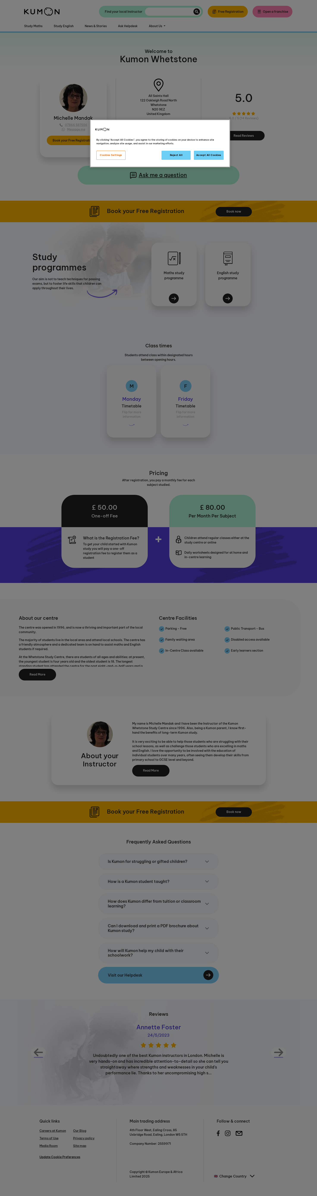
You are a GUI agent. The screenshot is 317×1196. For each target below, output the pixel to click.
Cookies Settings (111, 155)
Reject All (176, 155)
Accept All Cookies (208, 155)
